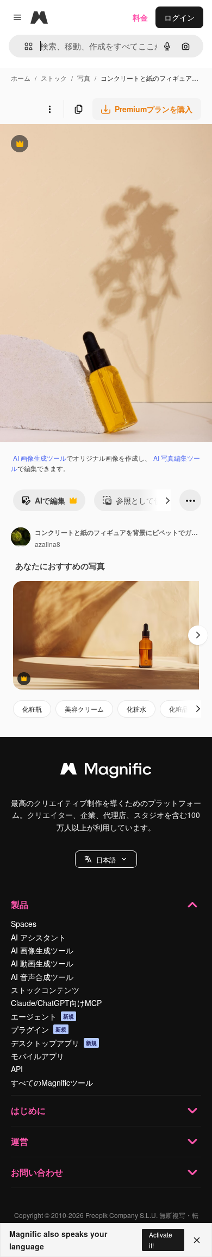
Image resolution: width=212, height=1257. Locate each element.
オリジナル (74, 145)
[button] (106, 859)
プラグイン (38, 1029)
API (17, 1068)
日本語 (106, 859)
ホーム (20, 77)
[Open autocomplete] (24, 46)
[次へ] (167, 500)
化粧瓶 (32, 708)
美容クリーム (84, 708)
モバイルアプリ (37, 1055)
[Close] (197, 1240)
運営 (19, 1141)
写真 (83, 77)
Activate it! (160, 1239)
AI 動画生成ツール (42, 963)
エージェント (42, 1016)
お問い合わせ (37, 1172)
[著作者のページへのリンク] (20, 538)
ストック (54, 77)
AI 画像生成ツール (39, 457)
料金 (140, 17)
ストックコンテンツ (45, 989)
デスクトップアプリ (54, 1042)
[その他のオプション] (49, 109)
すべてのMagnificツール (52, 1082)
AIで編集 (43, 503)
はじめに (28, 1110)
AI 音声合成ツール (42, 976)
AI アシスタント (38, 937)
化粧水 (136, 708)
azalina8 (47, 544)
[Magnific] (106, 771)
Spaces (23, 923)
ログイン (179, 17)
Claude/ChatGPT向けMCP (56, 1002)
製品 (19, 904)
